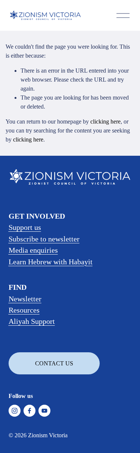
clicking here (105, 121)
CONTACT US (54, 363)
